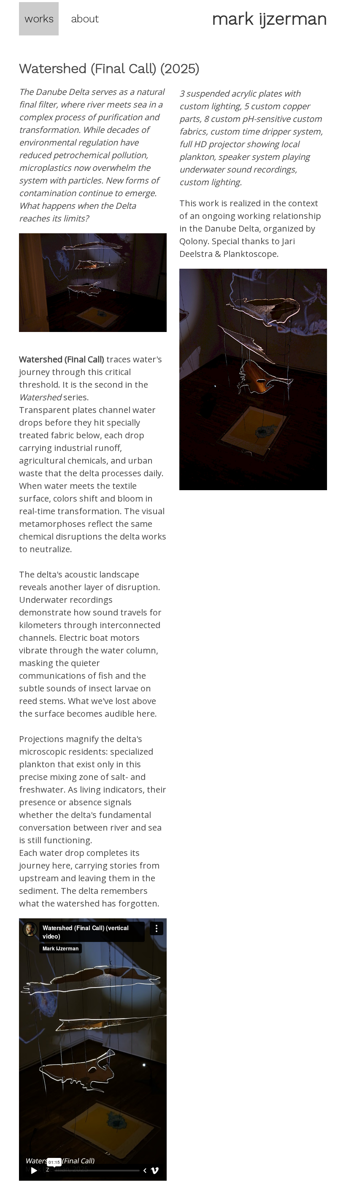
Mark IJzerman (269, 19)
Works (39, 19)
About (85, 19)
